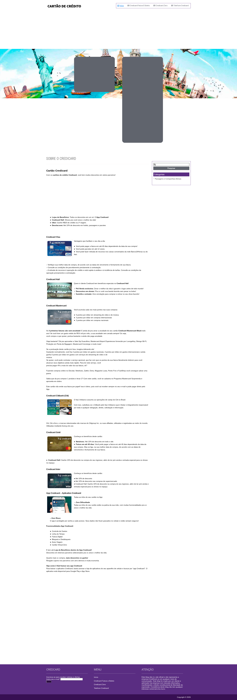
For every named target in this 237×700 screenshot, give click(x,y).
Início (122, 6)
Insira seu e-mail (53, 679)
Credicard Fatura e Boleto (140, 6)
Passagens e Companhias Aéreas (168, 179)
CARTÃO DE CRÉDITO (64, 6)
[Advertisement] (118, 29)
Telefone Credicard (181, 6)
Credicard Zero (162, 6)
